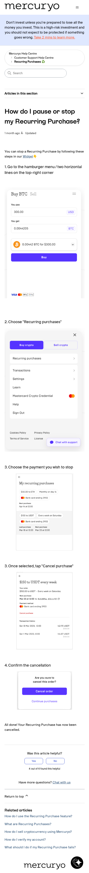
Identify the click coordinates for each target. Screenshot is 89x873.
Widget (28, 156)
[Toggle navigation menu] (77, 7)
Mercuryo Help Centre (23, 53)
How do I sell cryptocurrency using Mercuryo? (38, 832)
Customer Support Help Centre (34, 57)
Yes (34, 761)
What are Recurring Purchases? (28, 824)
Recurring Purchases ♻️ (29, 61)
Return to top (15, 796)
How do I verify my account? (25, 839)
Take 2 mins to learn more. (54, 37)
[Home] (32, 7)
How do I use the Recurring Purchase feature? (38, 816)
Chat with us (62, 782)
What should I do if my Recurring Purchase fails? (40, 847)
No (55, 761)
